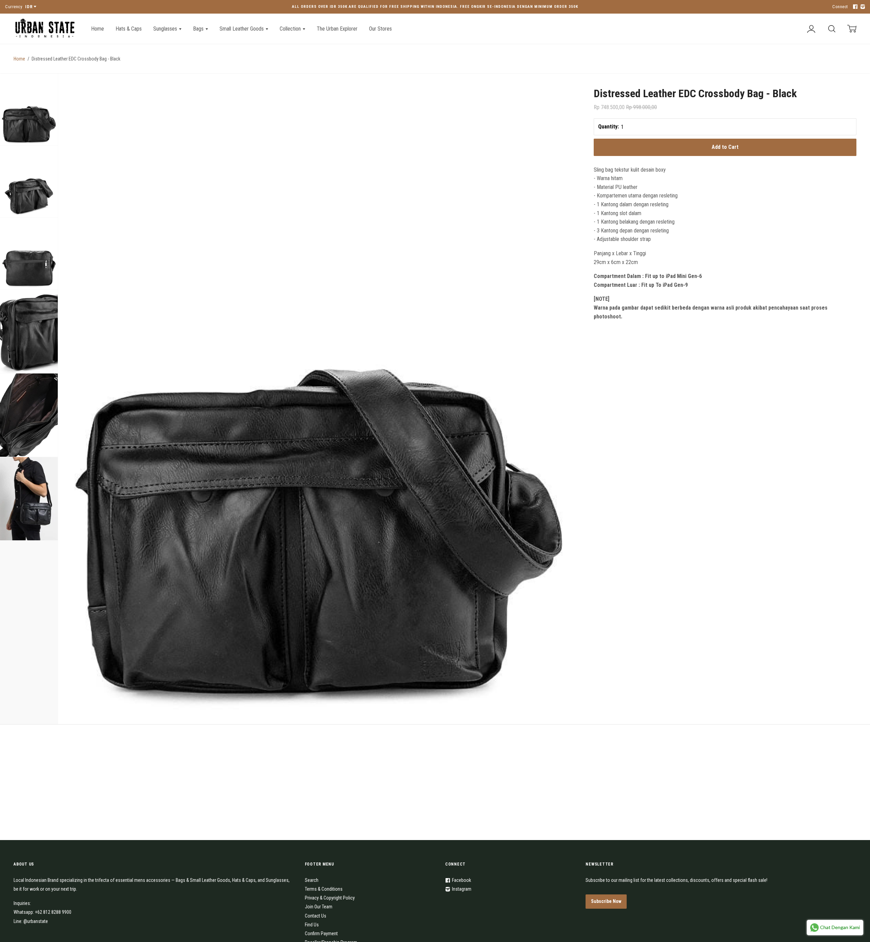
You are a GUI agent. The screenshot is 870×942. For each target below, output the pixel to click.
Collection (291, 28)
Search (311, 880)
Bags (199, 28)
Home (97, 28)
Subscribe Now (606, 901)
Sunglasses (165, 28)
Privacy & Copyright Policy (330, 898)
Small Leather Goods (242, 28)
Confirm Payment (321, 933)
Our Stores (380, 28)
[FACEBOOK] (854, 7)
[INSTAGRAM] (862, 7)
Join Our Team (318, 906)
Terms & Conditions (324, 889)
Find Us (312, 924)
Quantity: (608, 126)
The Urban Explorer (337, 28)
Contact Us (315, 916)
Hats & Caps (129, 28)
